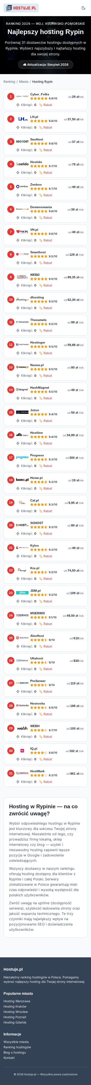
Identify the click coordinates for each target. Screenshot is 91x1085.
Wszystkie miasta (16, 1042)
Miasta (23, 81)
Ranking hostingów (17, 1047)
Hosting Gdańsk (15, 1022)
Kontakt (9, 1058)
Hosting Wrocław (16, 1012)
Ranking (9, 81)
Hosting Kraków (15, 1006)
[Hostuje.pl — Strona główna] (21, 8)
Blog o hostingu (15, 1052)
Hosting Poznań (15, 1017)
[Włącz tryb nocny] (83, 8)
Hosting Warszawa (17, 1001)
